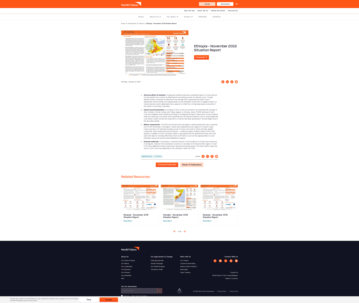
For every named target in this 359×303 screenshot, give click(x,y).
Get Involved (225, 4)
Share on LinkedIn (236, 81)
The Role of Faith (157, 269)
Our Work (171, 17)
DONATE (217, 17)
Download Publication (167, 165)
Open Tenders (185, 272)
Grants (187, 17)
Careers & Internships (187, 263)
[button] (237, 4)
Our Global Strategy (158, 266)
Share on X (227, 81)
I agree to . (135, 296)
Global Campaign (157, 263)
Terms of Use (234, 291)
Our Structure (126, 269)
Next (184, 231)
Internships (184, 269)
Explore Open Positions (188, 266)
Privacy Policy (221, 291)
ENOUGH (203, 17)
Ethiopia (158, 156)
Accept (109, 300)
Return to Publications (191, 165)
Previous (174, 231)
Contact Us (234, 272)
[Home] (128, 4)
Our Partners (125, 272)
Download (200, 57)
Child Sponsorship (157, 260)
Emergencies (147, 156)
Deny (89, 300)
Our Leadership (126, 266)
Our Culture (184, 260)
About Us (154, 17)
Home (141, 17)
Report (141, 23)
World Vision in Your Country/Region (225, 275)
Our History (125, 263)
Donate (207, 4)
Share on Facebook (231, 81)
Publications (132, 23)
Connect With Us (231, 257)
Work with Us (185, 257)
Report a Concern (231, 278)
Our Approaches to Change (161, 257)
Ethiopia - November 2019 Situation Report (161, 23)
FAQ (122, 278)
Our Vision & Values (128, 260)
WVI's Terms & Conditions (139, 296)
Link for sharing (222, 81)
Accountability (126, 275)
